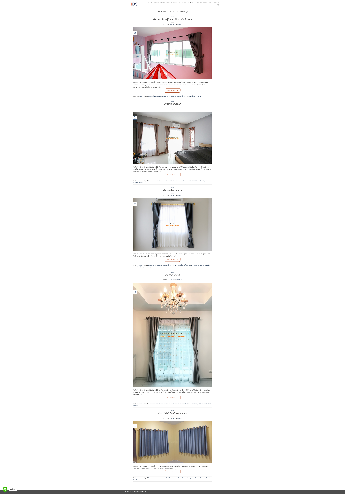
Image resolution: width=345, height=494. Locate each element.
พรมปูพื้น (156, 3)
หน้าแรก (150, 3)
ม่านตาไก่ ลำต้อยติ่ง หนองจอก (172, 413)
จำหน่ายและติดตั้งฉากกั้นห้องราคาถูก (169, 181)
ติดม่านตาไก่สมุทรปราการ (185, 181)
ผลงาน (205, 3)
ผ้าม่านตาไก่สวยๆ (192, 96)
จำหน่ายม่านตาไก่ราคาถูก (181, 96)
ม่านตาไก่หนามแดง (146, 267)
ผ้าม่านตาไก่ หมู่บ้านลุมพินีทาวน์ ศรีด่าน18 (172, 19)
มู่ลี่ (179, 3)
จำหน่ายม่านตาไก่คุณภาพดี (168, 96)
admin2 (179, 24)
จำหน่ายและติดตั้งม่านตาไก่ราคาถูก (182, 265)
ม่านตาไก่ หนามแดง (172, 190)
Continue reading (172, 90)
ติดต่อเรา (216, 3)
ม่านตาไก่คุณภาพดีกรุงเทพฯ (198, 478)
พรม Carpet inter (164, 3)
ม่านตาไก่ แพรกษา (172, 104)
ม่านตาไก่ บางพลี (172, 274)
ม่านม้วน (184, 3)
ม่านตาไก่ (199, 96)
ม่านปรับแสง (191, 3)
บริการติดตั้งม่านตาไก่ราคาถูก (198, 181)
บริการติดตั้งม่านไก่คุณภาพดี (184, 404)
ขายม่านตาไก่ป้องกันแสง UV (154, 96)
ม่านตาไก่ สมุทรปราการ (197, 404)
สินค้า (210, 3)
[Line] (5, 489)
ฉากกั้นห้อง (174, 3)
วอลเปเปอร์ (199, 3)
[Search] (218, 5)
